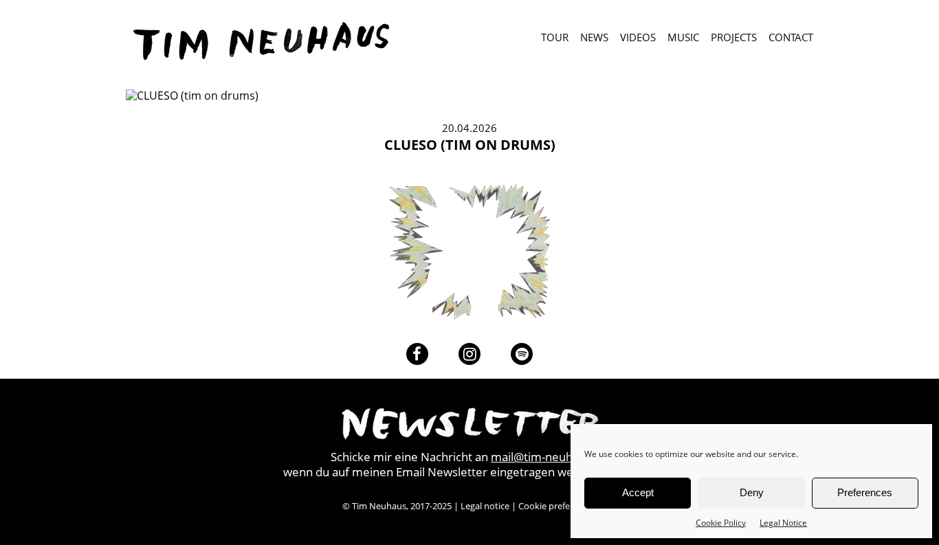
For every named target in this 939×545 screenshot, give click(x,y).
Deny (752, 492)
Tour (554, 38)
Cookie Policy (721, 523)
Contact (791, 38)
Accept (638, 492)
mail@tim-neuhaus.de (549, 457)
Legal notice (485, 506)
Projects (734, 38)
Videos (638, 38)
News (594, 38)
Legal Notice (783, 523)
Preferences (864, 492)
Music (683, 38)
